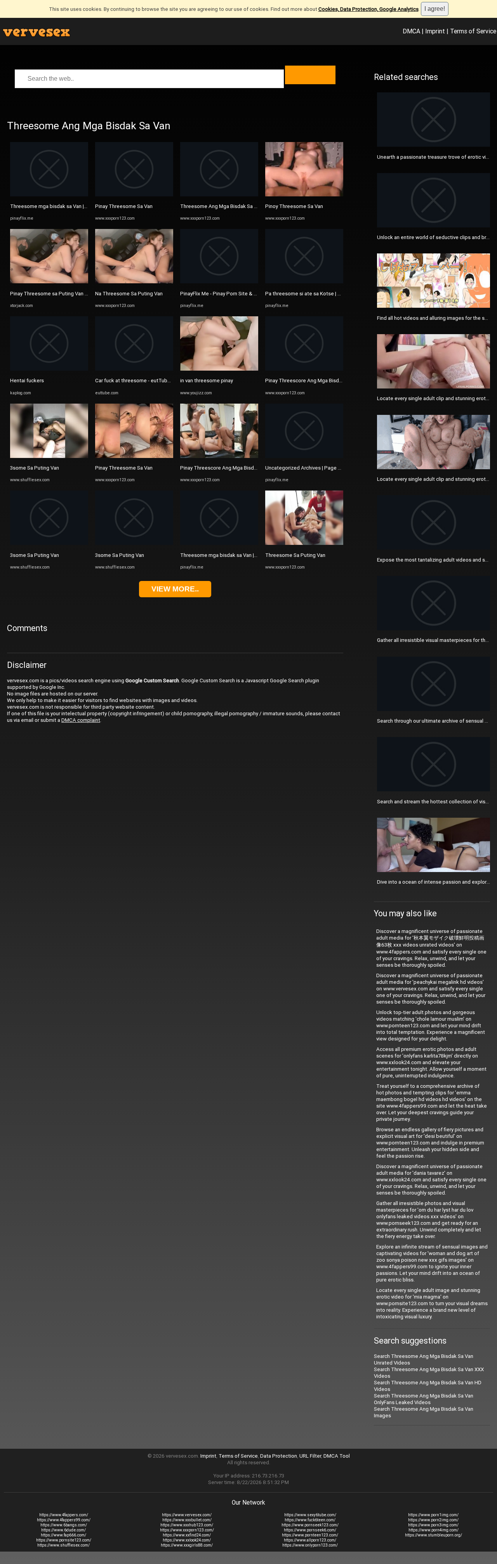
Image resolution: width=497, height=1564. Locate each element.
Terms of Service (473, 31)
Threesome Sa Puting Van (295, 555)
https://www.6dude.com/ (63, 1530)
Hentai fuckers (27, 380)
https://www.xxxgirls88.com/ (187, 1545)
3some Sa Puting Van (34, 468)
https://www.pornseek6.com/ (310, 1530)
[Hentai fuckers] (49, 369)
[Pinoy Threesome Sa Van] (304, 194)
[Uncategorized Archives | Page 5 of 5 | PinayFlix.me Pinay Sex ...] (304, 456)
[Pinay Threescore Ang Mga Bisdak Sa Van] (219, 456)
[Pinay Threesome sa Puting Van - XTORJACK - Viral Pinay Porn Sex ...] (49, 281)
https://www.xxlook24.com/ (187, 1540)
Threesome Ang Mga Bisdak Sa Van (221, 206)
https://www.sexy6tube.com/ (310, 1514)
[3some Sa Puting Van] (49, 456)
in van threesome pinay (206, 380)
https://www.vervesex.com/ (187, 1514)
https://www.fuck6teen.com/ (310, 1519)
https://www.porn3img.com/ (433, 1525)
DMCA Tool (336, 1456)
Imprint (435, 31)
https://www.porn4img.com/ (433, 1530)
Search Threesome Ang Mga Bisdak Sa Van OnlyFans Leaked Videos (423, 1399)
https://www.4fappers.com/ (63, 1514)
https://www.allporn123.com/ (310, 1540)
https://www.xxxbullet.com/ (187, 1519)
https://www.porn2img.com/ (433, 1519)
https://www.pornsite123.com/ (63, 1540)
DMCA (411, 31)
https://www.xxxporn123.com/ (187, 1530)
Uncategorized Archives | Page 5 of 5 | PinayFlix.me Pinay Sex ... (338, 468)
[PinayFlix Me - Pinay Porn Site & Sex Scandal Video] (219, 281)
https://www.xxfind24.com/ (187, 1535)
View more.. (175, 589)
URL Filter (310, 1456)
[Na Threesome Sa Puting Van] (134, 281)
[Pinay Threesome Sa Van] (134, 194)
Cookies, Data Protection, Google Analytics (368, 9)
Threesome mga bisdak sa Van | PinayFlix (57, 206)
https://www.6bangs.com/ (63, 1525)
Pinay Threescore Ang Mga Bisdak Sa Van (228, 468)
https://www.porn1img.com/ (433, 1514)
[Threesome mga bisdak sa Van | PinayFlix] (49, 194)
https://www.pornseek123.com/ (310, 1525)
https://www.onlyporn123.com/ (310, 1545)
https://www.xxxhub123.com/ (186, 1525)
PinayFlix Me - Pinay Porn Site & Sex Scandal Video (238, 293)
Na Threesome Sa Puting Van (129, 293)
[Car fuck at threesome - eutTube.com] (134, 369)
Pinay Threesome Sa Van (124, 206)
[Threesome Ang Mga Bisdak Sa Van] (219, 194)
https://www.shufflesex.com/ (63, 1545)
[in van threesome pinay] (219, 369)
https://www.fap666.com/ (63, 1535)
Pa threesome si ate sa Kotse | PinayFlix (311, 293)
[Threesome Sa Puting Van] (304, 543)
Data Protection (278, 1456)
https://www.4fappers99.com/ (63, 1519)
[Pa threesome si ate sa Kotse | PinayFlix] (304, 281)
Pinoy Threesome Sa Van (294, 206)
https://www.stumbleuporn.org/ (433, 1535)
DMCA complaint (80, 720)
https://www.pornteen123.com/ (310, 1535)
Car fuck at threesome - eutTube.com (138, 380)
